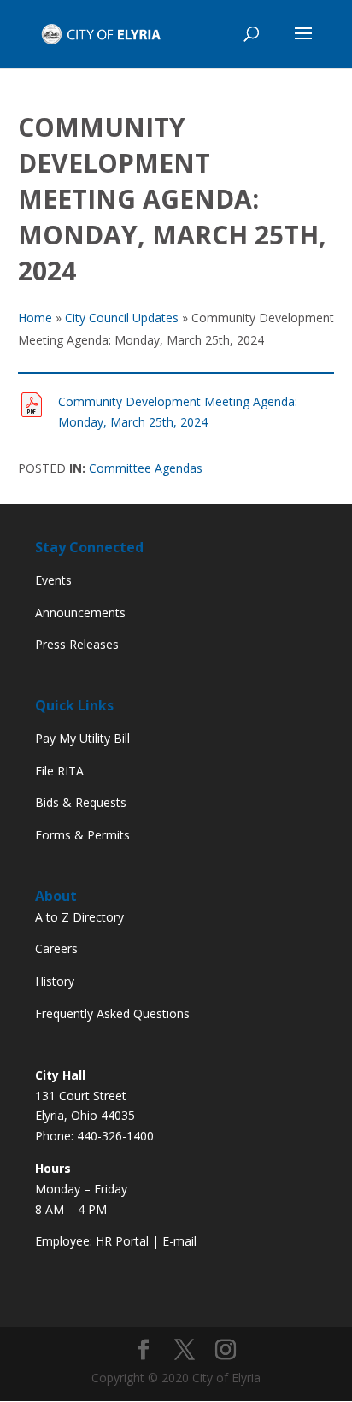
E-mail (179, 1241)
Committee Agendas (145, 468)
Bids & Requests (80, 802)
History (54, 981)
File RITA (59, 771)
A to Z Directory (79, 917)
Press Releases (77, 644)
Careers (56, 948)
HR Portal (122, 1241)
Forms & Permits (82, 835)
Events (53, 580)
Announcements (80, 612)
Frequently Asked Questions (112, 1013)
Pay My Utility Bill (82, 738)
